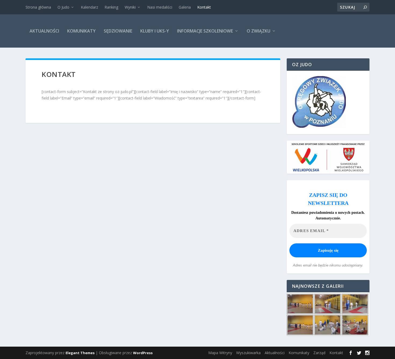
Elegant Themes (80, 352)
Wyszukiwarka (248, 352)
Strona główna (38, 7)
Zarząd (319, 352)
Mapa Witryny (220, 352)
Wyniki (130, 7)
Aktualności (44, 31)
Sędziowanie (118, 31)
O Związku (258, 31)
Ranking (111, 7)
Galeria (185, 7)
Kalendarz (89, 7)
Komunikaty (81, 31)
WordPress (143, 352)
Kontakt (204, 7)
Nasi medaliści (159, 7)
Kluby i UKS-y (154, 31)
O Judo (63, 7)
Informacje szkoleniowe (205, 31)
